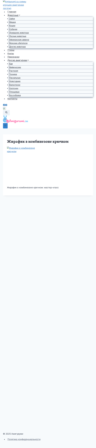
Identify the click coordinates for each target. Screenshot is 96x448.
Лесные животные (17, 36)
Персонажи (13, 57)
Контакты (12, 98)
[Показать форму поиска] (6, 112)
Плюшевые (14, 92)
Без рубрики (15, 95)
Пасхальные (14, 78)
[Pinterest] (6, 105)
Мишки (12, 22)
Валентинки (14, 85)
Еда (11, 63)
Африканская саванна (19, 39)
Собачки (13, 29)
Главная (12, 12)
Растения (13, 71)
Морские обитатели (18, 43)
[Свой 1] (48, 108)
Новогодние (14, 81)
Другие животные (17, 46)
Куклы (11, 53)
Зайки (12, 18)
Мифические (15, 67)
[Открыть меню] (5, 125)
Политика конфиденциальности (24, 439)
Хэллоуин (13, 88)
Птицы (11, 50)
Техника (13, 74)
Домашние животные (19, 32)
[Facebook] (4, 105)
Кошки (12, 25)
